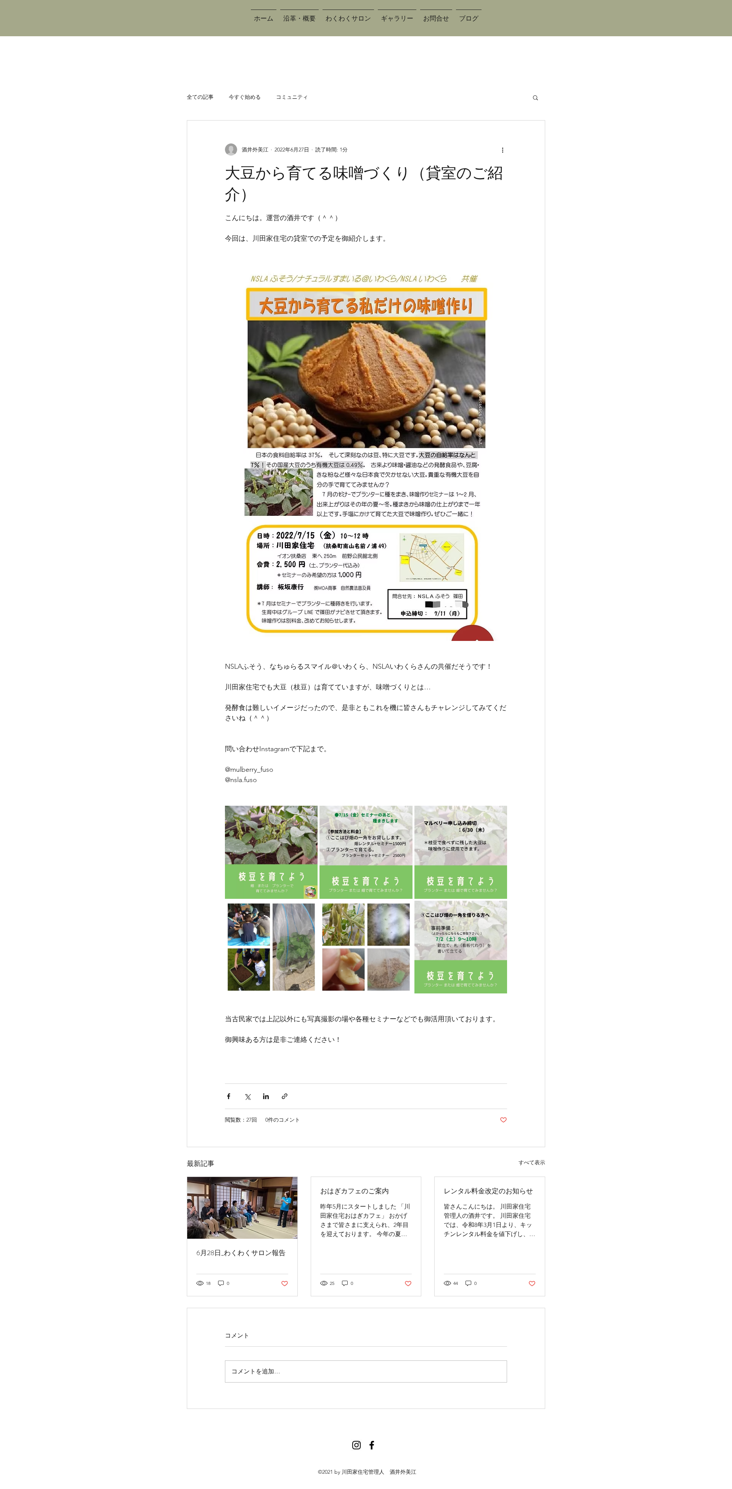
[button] (535, 97)
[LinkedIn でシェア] (266, 1096)
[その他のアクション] (502, 149)
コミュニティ (292, 96)
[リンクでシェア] (284, 1096)
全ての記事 (200, 96)
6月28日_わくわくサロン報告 (241, 1253)
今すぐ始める (245, 96)
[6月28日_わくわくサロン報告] (242, 1208)
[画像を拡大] (271, 852)
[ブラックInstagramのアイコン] (356, 1445)
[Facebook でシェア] (228, 1096)
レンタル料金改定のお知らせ (488, 1191)
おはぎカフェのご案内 (354, 1191)
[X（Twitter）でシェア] (247, 1096)
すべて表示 (531, 1162)
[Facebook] (371, 1445)
